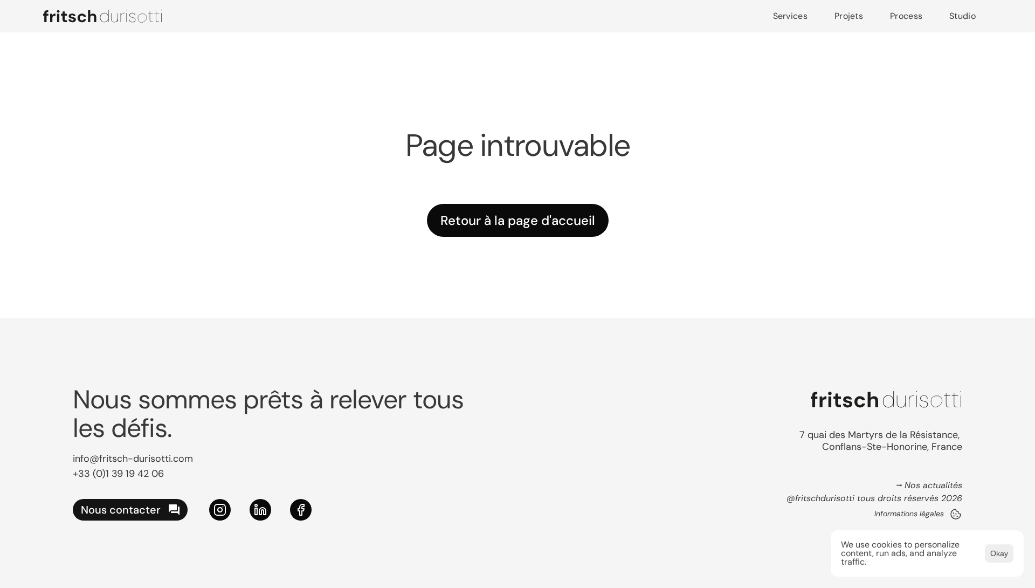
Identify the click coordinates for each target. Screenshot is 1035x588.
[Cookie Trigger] (955, 514)
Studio (962, 16)
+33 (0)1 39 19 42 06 (118, 473)
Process (906, 16)
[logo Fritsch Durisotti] (102, 16)
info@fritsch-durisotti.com (133, 458)
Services (790, 16)
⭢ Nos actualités (928, 485)
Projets (848, 16)
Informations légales (909, 513)
